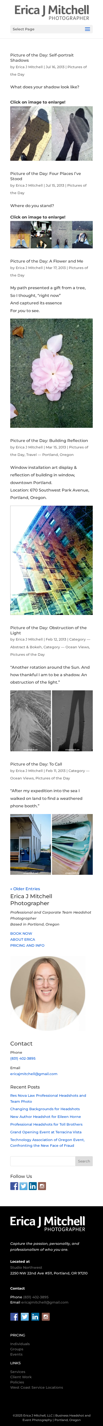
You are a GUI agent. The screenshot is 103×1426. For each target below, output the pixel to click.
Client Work (21, 1377)
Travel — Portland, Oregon (50, 454)
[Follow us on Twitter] (24, 1186)
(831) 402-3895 (23, 1058)
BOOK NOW (21, 933)
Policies (17, 1382)
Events (16, 1354)
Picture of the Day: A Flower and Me (46, 261)
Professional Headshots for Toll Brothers (46, 1124)
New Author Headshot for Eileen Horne (45, 1116)
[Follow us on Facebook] (14, 1186)
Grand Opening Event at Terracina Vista (46, 1132)
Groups (16, 1349)
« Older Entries (25, 888)
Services (17, 1372)
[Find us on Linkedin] (33, 1186)
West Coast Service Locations (36, 1387)
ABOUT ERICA (22, 939)
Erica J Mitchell (29, 67)
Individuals (20, 1344)
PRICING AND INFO (27, 945)
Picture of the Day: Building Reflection (49, 440)
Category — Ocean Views (66, 647)
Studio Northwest (26, 1267)
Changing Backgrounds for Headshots (45, 1109)
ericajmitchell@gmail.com (34, 1074)
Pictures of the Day (27, 654)
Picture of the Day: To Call (36, 764)
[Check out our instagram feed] (42, 1186)
